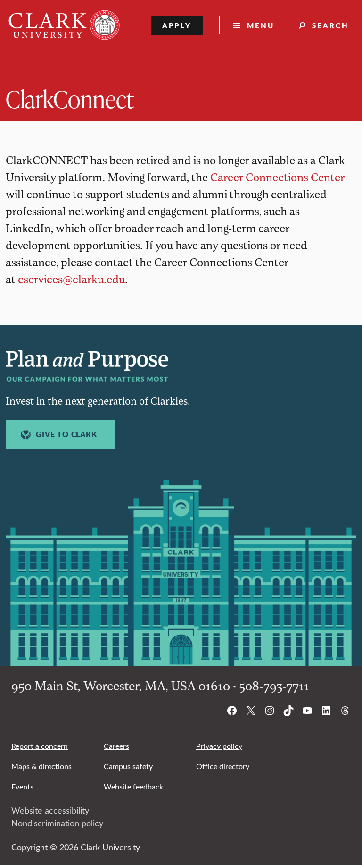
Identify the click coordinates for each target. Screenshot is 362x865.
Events (22, 786)
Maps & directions (41, 766)
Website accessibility (50, 810)
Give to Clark (66, 434)
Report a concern (39, 746)
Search (330, 25)
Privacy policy (219, 746)
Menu (260, 25)
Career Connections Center (277, 177)
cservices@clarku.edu (71, 279)
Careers (116, 746)
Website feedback (133, 786)
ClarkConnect (70, 98)
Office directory (222, 766)
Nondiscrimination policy (57, 823)
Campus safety (128, 766)
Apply (177, 25)
